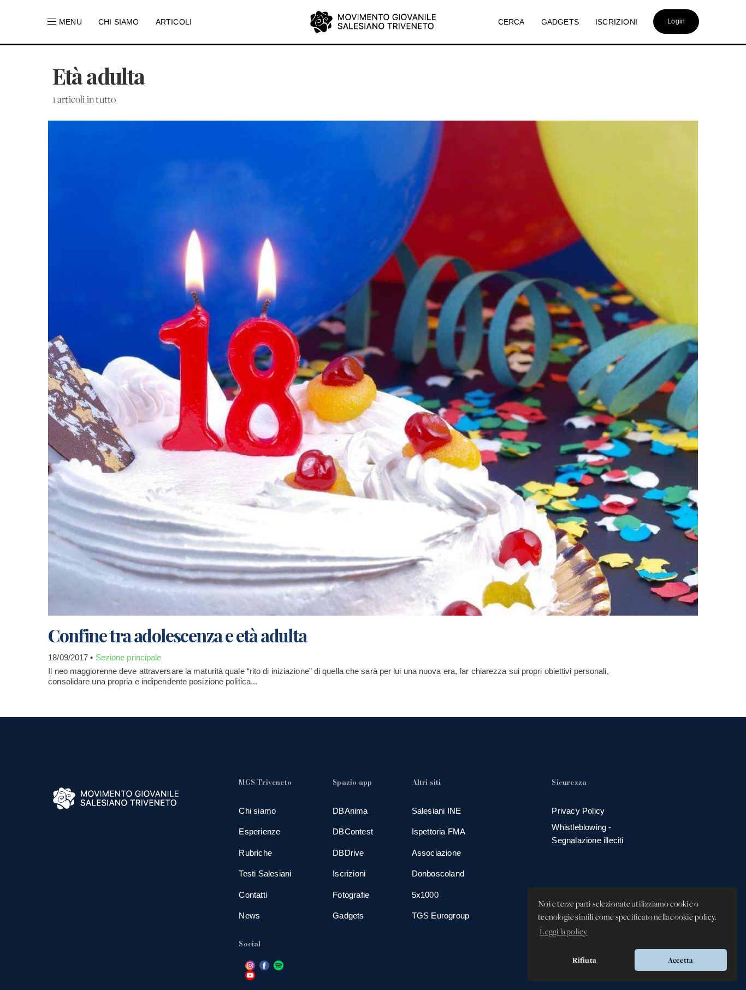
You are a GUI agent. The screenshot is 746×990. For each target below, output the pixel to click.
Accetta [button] (680, 960)
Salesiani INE (436, 810)
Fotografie (351, 894)
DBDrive (348, 852)
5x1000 (425, 894)
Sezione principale (129, 657)
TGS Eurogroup (441, 915)
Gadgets (348, 915)
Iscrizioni (349, 873)
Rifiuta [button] (584, 960)
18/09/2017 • (71, 657)
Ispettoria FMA (439, 831)
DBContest (353, 831)
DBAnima (350, 810)
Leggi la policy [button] (563, 932)
